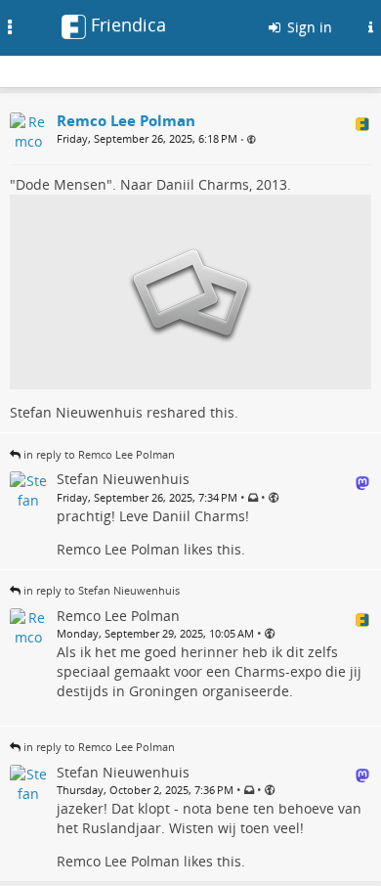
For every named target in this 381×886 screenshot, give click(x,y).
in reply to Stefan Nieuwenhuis (101, 590)
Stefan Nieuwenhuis (76, 412)
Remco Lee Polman (118, 549)
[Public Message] (251, 139)
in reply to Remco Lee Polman (99, 454)
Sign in (307, 27)
